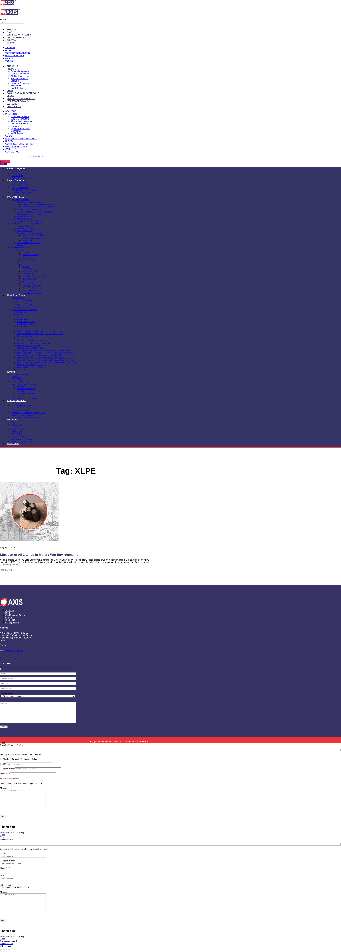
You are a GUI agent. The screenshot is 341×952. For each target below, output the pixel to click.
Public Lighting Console (32, 293)
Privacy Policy (12, 622)
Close (2, 835)
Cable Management (20, 71)
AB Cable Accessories (21, 76)
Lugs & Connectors (20, 74)
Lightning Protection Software (24, 417)
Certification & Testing (19, 35)
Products (13, 69)
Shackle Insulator (30, 259)
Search (3, 19)
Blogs (10, 96)
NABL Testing (17, 88)
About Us (11, 29)
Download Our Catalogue (23, 93)
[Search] (2, 25)
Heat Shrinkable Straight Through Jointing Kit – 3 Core (40, 334)
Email (3, 778)
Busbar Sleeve (23, 369)
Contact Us (14, 106)
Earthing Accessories (26, 389)
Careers (11, 40)
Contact (11, 43)
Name (3, 764)
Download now (6, 943)
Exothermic (16, 86)
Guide (10, 90)
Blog (9, 32)
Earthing (15, 81)
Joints (14, 329)
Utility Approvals (16, 37)
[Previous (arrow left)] (1, 951)
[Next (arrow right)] (4, 951)
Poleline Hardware (19, 78)
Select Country (7, 694)
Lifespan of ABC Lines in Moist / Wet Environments (39, 554)
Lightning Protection (20, 83)
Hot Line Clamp (29, 278)
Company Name (7, 769)
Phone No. (5, 774)
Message (3, 788)
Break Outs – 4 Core (26, 326)
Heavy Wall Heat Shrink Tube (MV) (31, 367)
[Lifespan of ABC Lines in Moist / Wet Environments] (29, 540)
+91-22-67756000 (14, 650)
